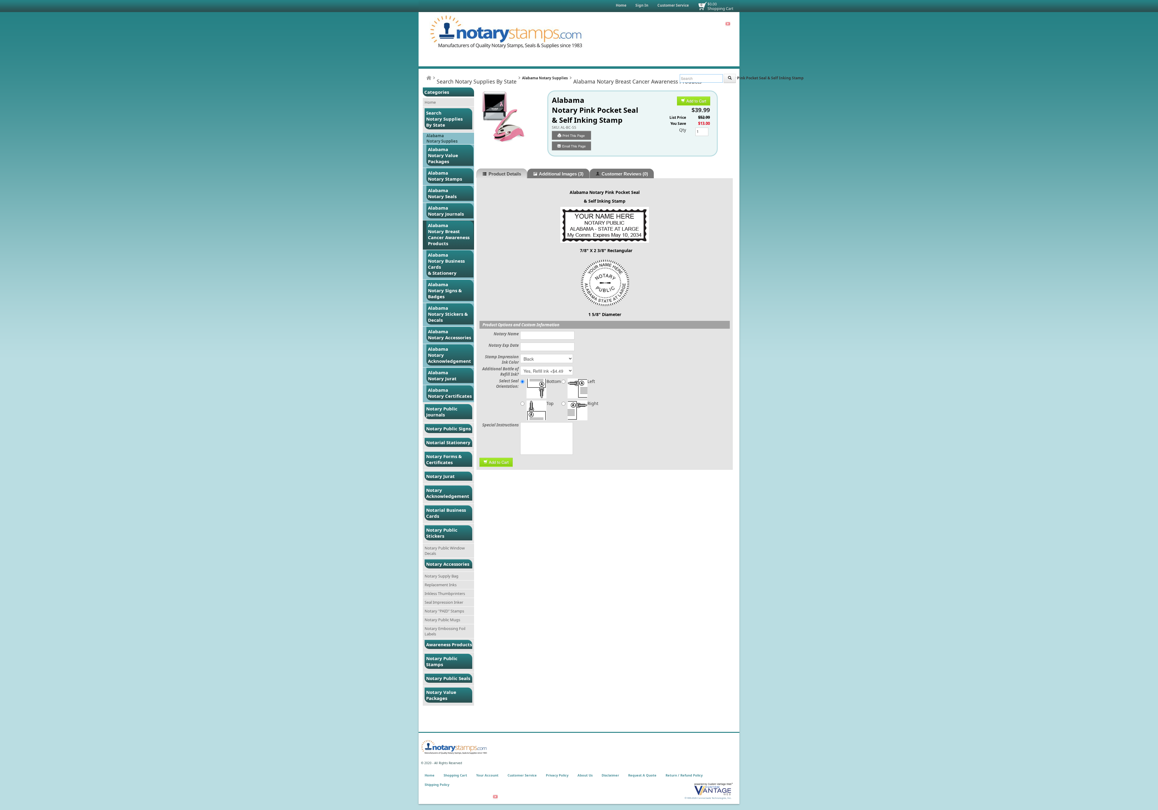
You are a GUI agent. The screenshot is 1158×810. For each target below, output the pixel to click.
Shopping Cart (720, 8)
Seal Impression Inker (444, 602)
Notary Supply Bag (441, 576)
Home (621, 5)
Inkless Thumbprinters (445, 593)
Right (592, 403)
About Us (585, 775)
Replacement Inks (441, 584)
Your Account (487, 775)
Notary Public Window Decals (445, 550)
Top (550, 403)
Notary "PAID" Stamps (444, 611)
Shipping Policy (437, 784)
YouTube (727, 24)
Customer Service (673, 5)
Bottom (553, 381)
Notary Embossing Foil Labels (445, 631)
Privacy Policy (557, 775)
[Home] (428, 78)
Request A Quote (642, 775)
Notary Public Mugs (442, 619)
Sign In (641, 5)
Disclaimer (610, 775)
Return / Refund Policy (684, 775)
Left (591, 381)
